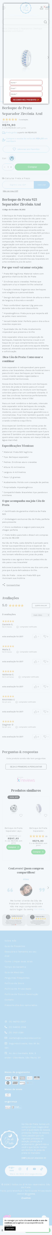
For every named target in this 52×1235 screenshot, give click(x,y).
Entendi (10, 1228)
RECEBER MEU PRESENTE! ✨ (26, 100)
